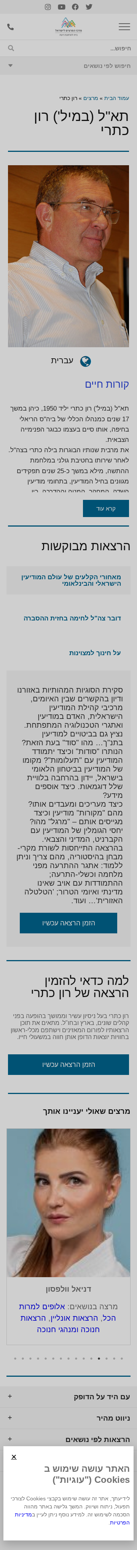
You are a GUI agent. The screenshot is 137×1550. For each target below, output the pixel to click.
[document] (68, 775)
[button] (14, 1457)
